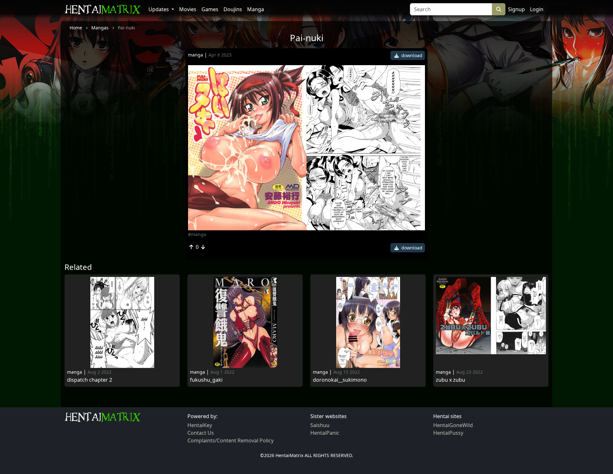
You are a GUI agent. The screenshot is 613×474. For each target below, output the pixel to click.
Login (536, 9)
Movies (187, 9)
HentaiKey (199, 425)
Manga (255, 9)
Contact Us (200, 432)
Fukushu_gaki (206, 380)
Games (209, 9)
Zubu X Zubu (450, 380)
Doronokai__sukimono (340, 380)
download (411, 55)
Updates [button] (159, 9)
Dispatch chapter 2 (89, 380)
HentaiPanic (324, 432)
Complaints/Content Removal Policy (230, 440)
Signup (516, 9)
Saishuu (319, 425)
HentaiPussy (448, 432)
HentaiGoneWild (453, 425)
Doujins (232, 9)
